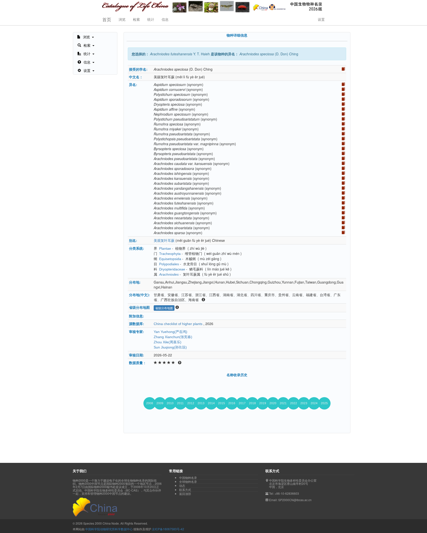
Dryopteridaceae (172, 269)
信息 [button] (165, 19)
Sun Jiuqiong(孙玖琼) (170, 347)
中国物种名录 (188, 478)
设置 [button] (321, 19)
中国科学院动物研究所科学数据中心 (109, 529)
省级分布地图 (164, 308)
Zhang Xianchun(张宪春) (173, 337)
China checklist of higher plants (178, 324)
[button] (85, 36)
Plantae (165, 248)
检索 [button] (136, 19)
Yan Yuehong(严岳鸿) (170, 332)
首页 (106, 19)
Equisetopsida (170, 259)
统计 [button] (150, 19)
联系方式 (185, 490)
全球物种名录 (188, 482)
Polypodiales (169, 264)
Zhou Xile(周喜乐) (167, 342)
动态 (182, 486)
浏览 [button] (122, 19)
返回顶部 (185, 493)
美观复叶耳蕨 (164, 241)
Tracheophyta (170, 254)
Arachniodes (169, 274)
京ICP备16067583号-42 (168, 529)
